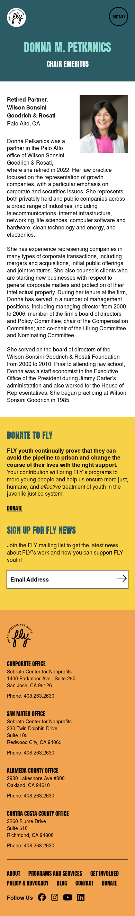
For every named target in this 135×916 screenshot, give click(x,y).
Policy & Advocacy (27, 883)
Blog (62, 883)
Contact (84, 883)
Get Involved (104, 873)
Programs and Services (55, 873)
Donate (14, 508)
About (13, 873)
